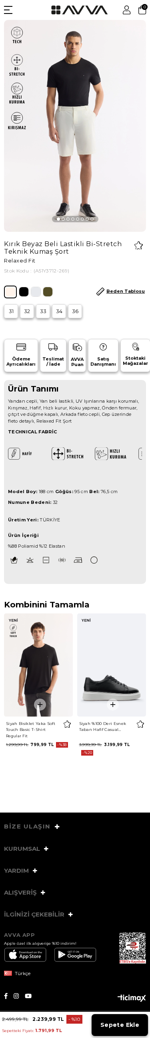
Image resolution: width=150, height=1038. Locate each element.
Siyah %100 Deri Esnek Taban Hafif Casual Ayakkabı (102, 726)
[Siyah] (24, 292)
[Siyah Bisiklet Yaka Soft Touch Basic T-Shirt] (38, 665)
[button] (58, 219)
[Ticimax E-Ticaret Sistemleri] (132, 999)
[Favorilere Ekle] (138, 245)
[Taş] (36, 292)
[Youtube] (31, 996)
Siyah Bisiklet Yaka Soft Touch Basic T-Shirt (30, 726)
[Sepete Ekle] (40, 705)
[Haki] (48, 292)
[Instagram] (19, 996)
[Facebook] (9, 996)
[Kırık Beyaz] (10, 292)
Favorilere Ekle (67, 724)
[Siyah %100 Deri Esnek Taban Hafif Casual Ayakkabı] (111, 665)
